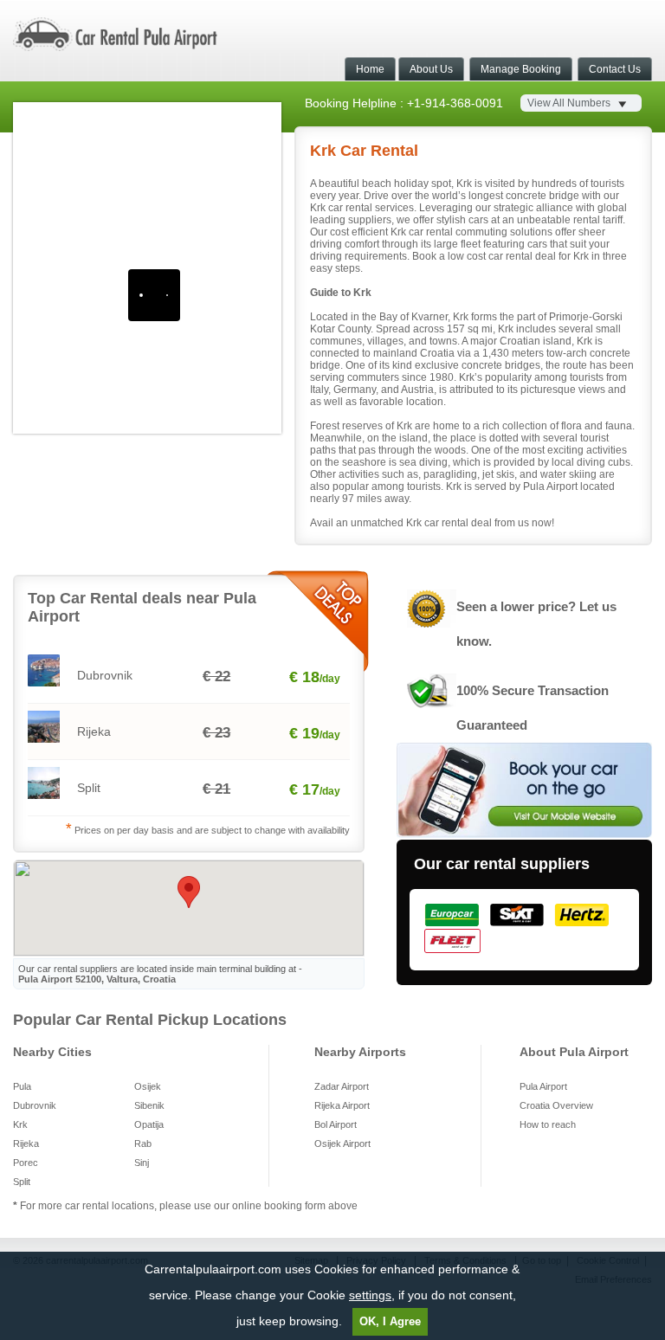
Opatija (149, 1124)
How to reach (548, 1124)
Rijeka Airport (342, 1105)
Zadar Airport (341, 1086)
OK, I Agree (390, 1321)
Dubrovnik (34, 1105)
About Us (431, 69)
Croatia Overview (556, 1105)
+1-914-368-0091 (455, 103)
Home (370, 69)
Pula (22, 1086)
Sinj (141, 1162)
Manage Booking (521, 69)
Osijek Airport (342, 1143)
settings (370, 1295)
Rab (143, 1143)
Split (21, 1181)
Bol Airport (335, 1124)
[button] (189, 892)
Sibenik (149, 1105)
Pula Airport (543, 1086)
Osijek (147, 1086)
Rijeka (26, 1143)
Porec (25, 1162)
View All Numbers (568, 103)
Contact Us (615, 69)
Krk (20, 1124)
